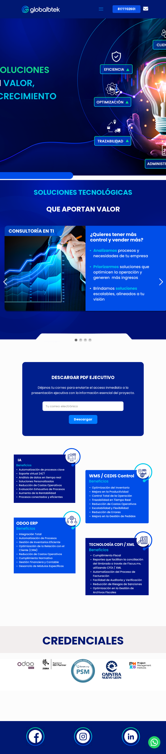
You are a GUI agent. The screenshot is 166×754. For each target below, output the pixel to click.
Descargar (83, 419)
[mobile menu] (101, 9)
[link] (35, 736)
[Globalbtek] (41, 9)
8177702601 (126, 9)
